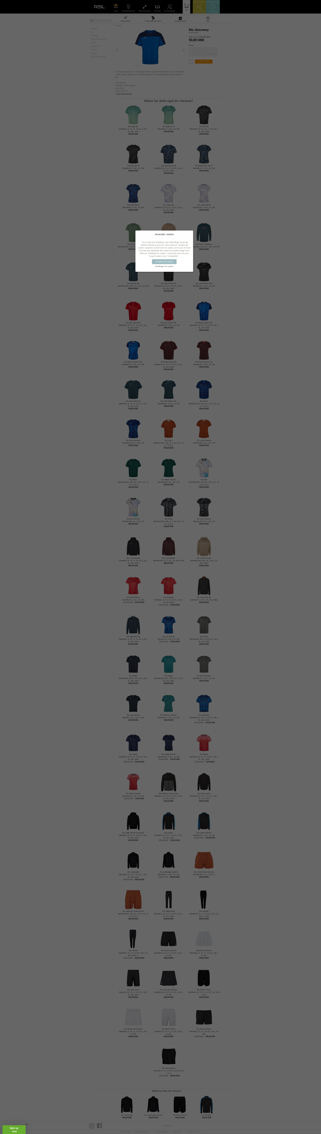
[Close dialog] (183, 528)
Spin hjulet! (160, 590)
